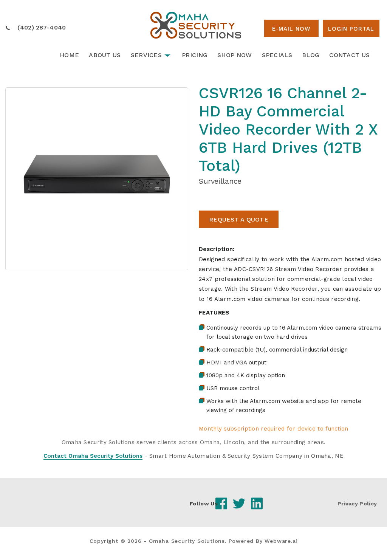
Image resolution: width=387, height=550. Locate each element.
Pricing (194, 55)
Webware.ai (281, 541)
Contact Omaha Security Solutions (92, 455)
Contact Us (349, 55)
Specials (277, 55)
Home (69, 55)
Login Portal (351, 28)
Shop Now (234, 55)
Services (146, 55)
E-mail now (291, 28)
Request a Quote (238, 219)
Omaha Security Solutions (187, 541)
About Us (105, 55)
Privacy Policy (357, 503)
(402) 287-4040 (41, 27)
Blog (310, 55)
